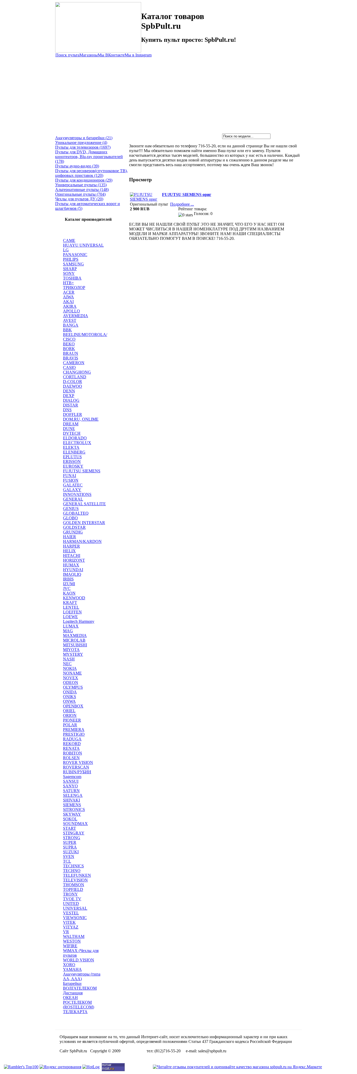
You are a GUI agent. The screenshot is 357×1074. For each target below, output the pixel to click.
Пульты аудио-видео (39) (77, 166)
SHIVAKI (71, 800)
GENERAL (73, 499)
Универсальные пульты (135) (81, 185)
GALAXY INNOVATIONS (77, 492)
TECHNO (71, 870)
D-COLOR (72, 381)
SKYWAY (72, 814)
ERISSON (72, 461)
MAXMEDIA (75, 635)
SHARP (70, 268)
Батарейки (72, 983)
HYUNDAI (73, 569)
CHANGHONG (77, 372)
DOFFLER (72, 414)
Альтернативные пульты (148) (82, 189)
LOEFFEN (72, 612)
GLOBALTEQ (76, 513)
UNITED (71, 903)
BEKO (69, 344)
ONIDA (70, 692)
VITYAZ (70, 927)
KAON (69, 593)
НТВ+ (68, 283)
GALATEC (73, 485)
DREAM (70, 424)
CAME (69, 240)
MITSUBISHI (75, 645)
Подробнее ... (182, 204)
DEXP (68, 395)
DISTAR (70, 405)
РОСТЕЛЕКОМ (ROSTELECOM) (78, 1004)
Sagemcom (72, 776)
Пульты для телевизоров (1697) (83, 147)
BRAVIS (70, 358)
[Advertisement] (178, 94)
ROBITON (72, 753)
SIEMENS (72, 805)
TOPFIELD (73, 889)
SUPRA (70, 847)
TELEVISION (75, 880)
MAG (68, 631)
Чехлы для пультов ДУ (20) (79, 199)
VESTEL (71, 913)
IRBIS (68, 579)
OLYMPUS (73, 687)
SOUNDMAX (75, 823)
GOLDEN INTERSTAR (84, 522)
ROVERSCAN (76, 767)
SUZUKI (71, 852)
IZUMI (69, 584)
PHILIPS (70, 259)
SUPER (69, 842)
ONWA (69, 701)
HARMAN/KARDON (82, 541)
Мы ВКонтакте (111, 55)
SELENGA (73, 795)
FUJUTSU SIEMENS (81, 471)
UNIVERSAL (75, 908)
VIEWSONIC (75, 917)
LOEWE (70, 616)
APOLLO (71, 311)
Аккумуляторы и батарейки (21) (83, 138)
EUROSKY (73, 466)
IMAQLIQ (72, 574)
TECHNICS (73, 866)
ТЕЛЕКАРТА (75, 1011)
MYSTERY (73, 654)
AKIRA (70, 306)
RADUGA (72, 739)
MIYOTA (71, 649)
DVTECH (71, 433)
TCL (67, 861)
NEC (67, 663)
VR (66, 932)
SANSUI (70, 781)
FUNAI (69, 475)
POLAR (70, 725)
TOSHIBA (72, 278)
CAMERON (73, 363)
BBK (67, 330)
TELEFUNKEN (77, 875)
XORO (69, 964)
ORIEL (69, 711)
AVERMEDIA (75, 316)
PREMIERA (73, 729)
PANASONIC (75, 254)
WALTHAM (73, 936)
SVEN (68, 856)
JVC (67, 588)
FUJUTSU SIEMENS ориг (186, 194)
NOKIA (70, 668)
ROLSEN (71, 758)
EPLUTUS (72, 457)
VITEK (69, 922)
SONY (69, 273)
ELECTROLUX (77, 442)
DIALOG (71, 400)
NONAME (72, 673)
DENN (69, 391)
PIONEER (72, 720)
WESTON (72, 941)
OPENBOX (73, 706)
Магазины (88, 55)
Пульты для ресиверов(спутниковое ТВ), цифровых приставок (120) (91, 173)
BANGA (70, 325)
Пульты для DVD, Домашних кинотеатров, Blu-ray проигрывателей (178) (89, 157)
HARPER (71, 546)
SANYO (70, 786)
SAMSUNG (73, 264)
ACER (68, 292)
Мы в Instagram (138, 55)
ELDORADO (75, 438)
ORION (70, 715)
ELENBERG (74, 452)
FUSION (70, 480)
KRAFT (70, 602)
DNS (67, 410)
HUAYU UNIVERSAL (83, 245)
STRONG (71, 837)
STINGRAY (73, 833)
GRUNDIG (73, 532)
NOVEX (70, 678)
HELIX (69, 551)
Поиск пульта (67, 55)
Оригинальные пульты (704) (80, 194)
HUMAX (71, 565)
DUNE (69, 428)
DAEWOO (72, 386)
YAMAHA (72, 969)
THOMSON (73, 885)
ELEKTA (71, 447)
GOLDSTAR (74, 527)
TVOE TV (72, 899)
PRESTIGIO (74, 734)
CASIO (69, 367)
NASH (69, 659)
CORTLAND (74, 377)
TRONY (70, 894)
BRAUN (70, 353)
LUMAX (71, 626)
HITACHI (71, 555)
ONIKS (69, 696)
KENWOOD (74, 598)
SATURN (71, 790)
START (69, 828)
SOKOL (70, 819)
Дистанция (73, 993)
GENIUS (71, 508)
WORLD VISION (78, 960)
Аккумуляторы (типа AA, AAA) (81, 976)
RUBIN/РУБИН (77, 772)
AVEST (69, 320)
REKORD (72, 743)
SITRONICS (74, 809)
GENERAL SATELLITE (84, 504)
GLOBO (70, 518)
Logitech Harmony (78, 621)
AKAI (68, 301)
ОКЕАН (70, 997)
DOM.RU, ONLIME (81, 419)
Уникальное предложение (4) (81, 142)
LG (66, 250)
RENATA (71, 748)
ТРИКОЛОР (74, 287)
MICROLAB (74, 640)
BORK (69, 348)
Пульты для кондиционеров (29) (83, 180)
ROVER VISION (78, 762)
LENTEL (71, 607)
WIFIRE (70, 946)
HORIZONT (74, 560)
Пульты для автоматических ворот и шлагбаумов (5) (87, 206)
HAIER (69, 537)
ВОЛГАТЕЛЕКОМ (80, 988)
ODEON (70, 682)
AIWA (68, 297)
